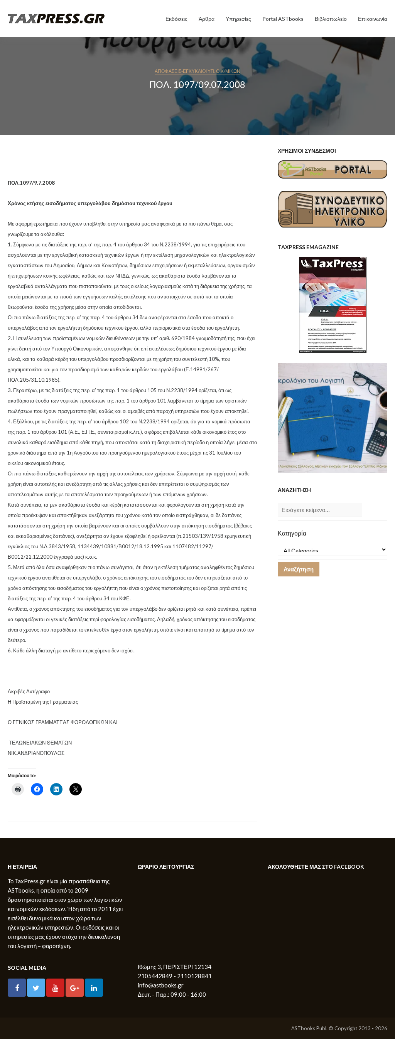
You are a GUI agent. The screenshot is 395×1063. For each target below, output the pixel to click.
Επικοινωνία (372, 18)
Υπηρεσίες (238, 18)
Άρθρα (206, 18)
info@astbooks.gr (161, 985)
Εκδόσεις (176, 18)
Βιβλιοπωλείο (331, 18)
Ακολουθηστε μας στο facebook (316, 866)
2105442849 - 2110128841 (175, 975)
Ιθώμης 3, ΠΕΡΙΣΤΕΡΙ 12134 (174, 966)
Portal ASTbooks (283, 18)
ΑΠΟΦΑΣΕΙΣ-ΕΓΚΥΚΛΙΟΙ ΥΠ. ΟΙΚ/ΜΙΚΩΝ (197, 71)
